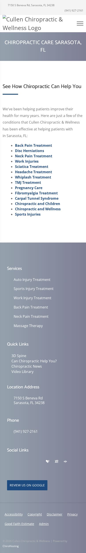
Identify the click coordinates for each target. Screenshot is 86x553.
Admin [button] (44, 524)
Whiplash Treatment (33, 177)
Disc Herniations (29, 150)
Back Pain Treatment (33, 145)
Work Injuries (27, 161)
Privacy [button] (72, 514)
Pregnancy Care (28, 187)
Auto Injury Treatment (32, 279)
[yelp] (28, 461)
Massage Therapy (28, 326)
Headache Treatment (33, 171)
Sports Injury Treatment (34, 288)
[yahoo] (9, 467)
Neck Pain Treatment (33, 156)
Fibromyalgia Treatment (36, 193)
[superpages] (65, 461)
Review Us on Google (27, 485)
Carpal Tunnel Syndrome (36, 198)
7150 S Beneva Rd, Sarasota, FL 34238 (30, 5)
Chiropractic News (26, 366)
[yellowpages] (56, 461)
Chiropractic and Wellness (38, 209)
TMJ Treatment (28, 182)
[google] (9, 461)
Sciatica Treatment (31, 166)
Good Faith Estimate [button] (19, 524)
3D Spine (18, 355)
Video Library (22, 371)
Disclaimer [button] (54, 514)
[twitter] (38, 461)
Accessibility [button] (14, 514)
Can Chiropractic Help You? (34, 361)
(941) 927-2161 (73, 10)
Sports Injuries (28, 214)
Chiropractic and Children (37, 203)
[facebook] (19, 461)
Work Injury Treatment (32, 298)
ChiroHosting (11, 546)
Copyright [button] (35, 514)
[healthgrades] (47, 461)
